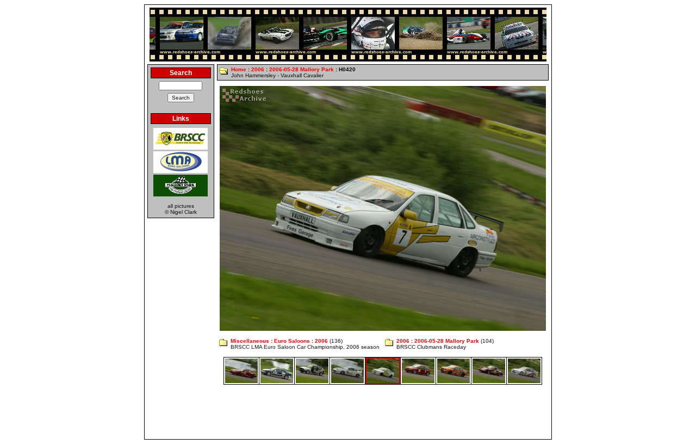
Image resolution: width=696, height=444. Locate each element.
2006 (257, 69)
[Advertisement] (348, 411)
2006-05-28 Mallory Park (301, 69)
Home (238, 69)
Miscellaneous (250, 341)
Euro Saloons (292, 341)
